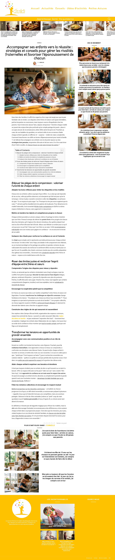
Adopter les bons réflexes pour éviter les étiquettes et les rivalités (38, 155)
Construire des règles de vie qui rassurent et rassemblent (36, 167)
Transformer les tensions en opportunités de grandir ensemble (36, 170)
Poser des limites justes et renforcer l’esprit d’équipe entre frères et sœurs (39, 161)
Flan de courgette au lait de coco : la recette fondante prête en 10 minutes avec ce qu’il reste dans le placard (73, 33)
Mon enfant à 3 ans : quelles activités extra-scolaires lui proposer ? (48, 543)
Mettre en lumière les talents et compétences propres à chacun (37, 157)
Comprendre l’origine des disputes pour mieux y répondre (36, 163)
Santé (55, 19)
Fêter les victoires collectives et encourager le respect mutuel (37, 176)
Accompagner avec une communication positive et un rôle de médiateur (40, 172)
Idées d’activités (77, 8)
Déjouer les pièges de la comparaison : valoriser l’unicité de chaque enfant (39, 153)
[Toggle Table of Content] (61, 150)
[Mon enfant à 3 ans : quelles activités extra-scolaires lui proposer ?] (48, 535)
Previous (1, 30)
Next (114, 30)
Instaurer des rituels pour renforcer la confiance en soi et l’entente (38, 159)
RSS (110, 558)
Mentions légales (103, 558)
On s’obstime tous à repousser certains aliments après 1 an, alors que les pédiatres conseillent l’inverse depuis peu (94, 132)
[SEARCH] (109, 19)
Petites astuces (98, 8)
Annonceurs (89, 558)
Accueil (35, 8)
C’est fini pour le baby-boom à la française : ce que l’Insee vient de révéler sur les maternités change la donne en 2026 (94, 33)
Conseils (60, 8)
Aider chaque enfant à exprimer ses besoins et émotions (35, 174)
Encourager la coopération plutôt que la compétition (34, 165)
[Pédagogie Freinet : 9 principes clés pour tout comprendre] (57, 516)
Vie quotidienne (66, 19)
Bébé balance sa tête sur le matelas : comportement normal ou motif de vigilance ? (51, 33)
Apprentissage (44, 19)
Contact (95, 558)
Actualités (47, 8)
